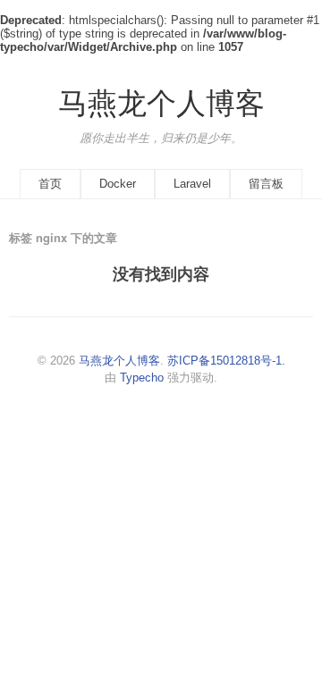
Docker (117, 183)
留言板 (266, 183)
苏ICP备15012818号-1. (226, 360)
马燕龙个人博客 (161, 104)
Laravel (192, 183)
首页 (50, 183)
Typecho (142, 377)
